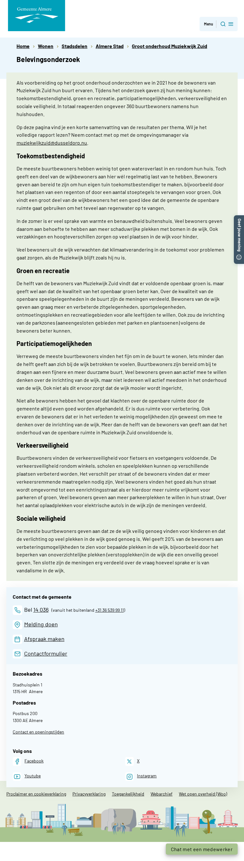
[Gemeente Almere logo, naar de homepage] (36, 15)
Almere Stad (110, 46)
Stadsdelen (74, 46)
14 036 (41, 609)
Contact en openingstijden (38, 731)
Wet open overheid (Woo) (203, 793)
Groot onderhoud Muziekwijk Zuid (169, 46)
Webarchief (162, 793)
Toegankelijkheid (128, 793)
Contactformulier (45, 653)
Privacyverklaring (88, 793)
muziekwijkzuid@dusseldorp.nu (52, 143)
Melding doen (41, 624)
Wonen (45, 46)
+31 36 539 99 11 (109, 610)
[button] (219, 24)
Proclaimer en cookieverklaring (36, 793)
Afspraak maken (44, 638)
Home (23, 46)
